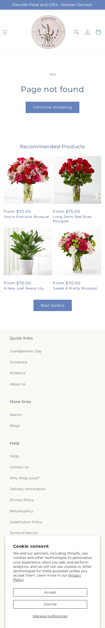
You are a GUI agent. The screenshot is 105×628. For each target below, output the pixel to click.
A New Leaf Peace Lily (24, 288)
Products (17, 373)
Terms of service (24, 533)
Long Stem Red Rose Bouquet (72, 219)
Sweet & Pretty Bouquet (75, 288)
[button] (76, 32)
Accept (50, 592)
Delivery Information (27, 489)
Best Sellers (52, 305)
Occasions (18, 362)
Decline (50, 604)
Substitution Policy (26, 522)
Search (15, 415)
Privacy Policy (22, 500)
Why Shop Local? (25, 478)
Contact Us (19, 467)
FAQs (14, 456)
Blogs (15, 425)
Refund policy (21, 511)
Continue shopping (52, 107)
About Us (18, 384)
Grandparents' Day (26, 351)
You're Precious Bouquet (26, 217)
